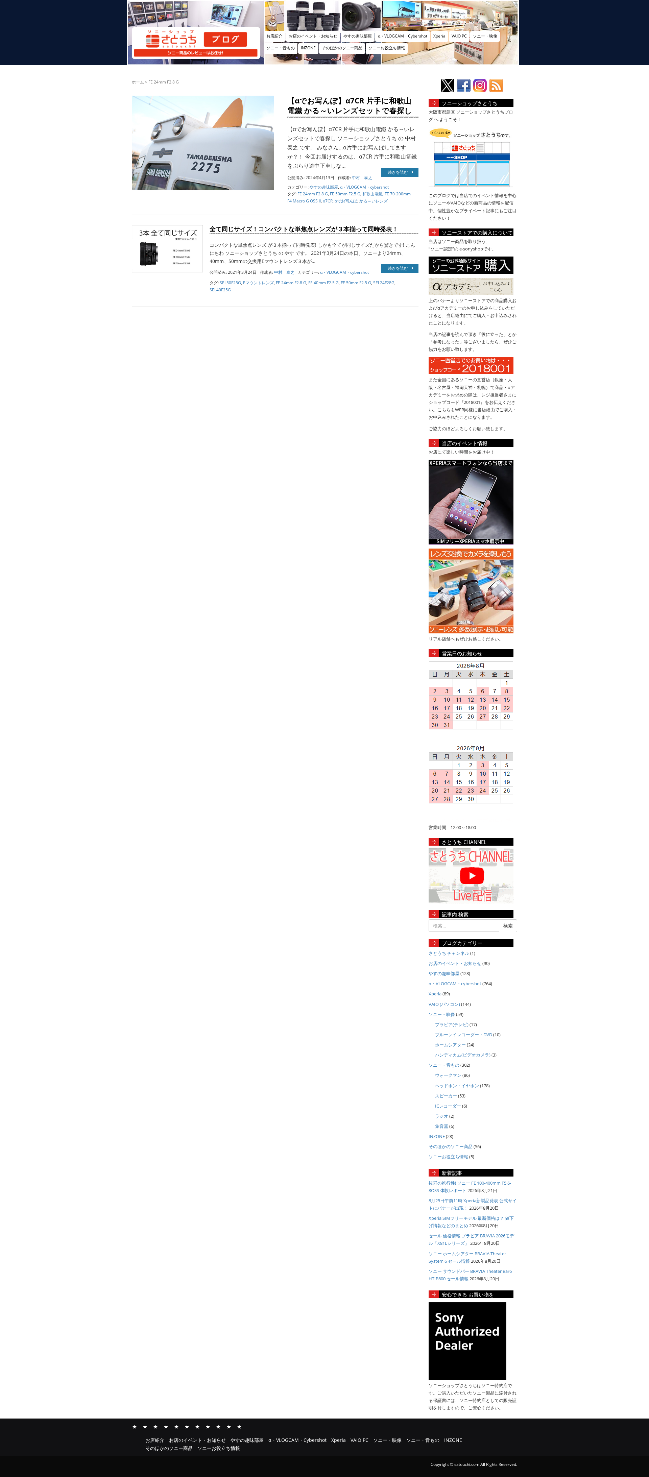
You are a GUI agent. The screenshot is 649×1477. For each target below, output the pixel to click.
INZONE (308, 48)
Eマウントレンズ (258, 283)
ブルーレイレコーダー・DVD (463, 1035)
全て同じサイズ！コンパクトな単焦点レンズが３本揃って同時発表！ (304, 229)
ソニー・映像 (485, 36)
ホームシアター (450, 1045)
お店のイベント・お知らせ (313, 36)
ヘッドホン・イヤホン (457, 1086)
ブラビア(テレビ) (451, 1024)
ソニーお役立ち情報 (386, 48)
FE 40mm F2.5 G (323, 283)
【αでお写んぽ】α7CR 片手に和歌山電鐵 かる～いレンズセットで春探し (349, 105)
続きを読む (398, 172)
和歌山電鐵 (372, 194)
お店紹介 (274, 36)
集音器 (441, 1126)
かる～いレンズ (373, 201)
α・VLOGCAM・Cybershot (402, 36)
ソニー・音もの (280, 48)
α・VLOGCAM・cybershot (364, 187)
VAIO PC (459, 36)
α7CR (328, 201)
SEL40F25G (220, 290)
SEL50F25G (230, 283)
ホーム (138, 82)
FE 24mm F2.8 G (312, 194)
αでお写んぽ (346, 201)
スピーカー (446, 1096)
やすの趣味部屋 (357, 36)
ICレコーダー (448, 1106)
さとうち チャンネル (449, 953)
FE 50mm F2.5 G (345, 194)
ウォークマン (448, 1075)
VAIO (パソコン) (444, 1004)
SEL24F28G (383, 283)
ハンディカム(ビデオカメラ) (462, 1055)
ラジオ (441, 1116)
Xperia (439, 36)
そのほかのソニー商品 (342, 48)
